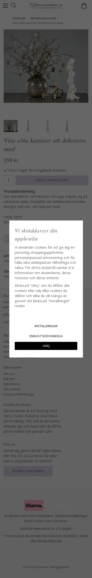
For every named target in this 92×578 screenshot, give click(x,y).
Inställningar (46, 326)
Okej (46, 346)
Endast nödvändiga (46, 336)
